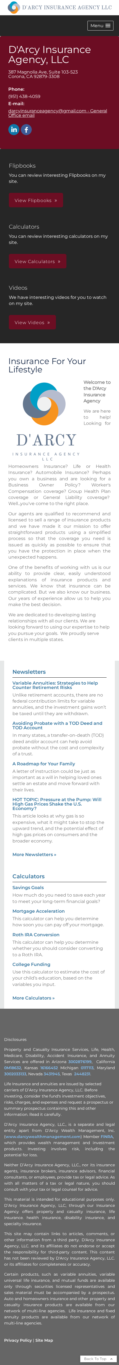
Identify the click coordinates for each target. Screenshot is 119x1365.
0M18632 (12, 1067)
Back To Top (96, 1359)
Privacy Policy (18, 1340)
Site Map (44, 1340)
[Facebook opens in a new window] (26, 130)
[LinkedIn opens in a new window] (13, 130)
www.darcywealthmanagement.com (43, 1136)
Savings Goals (28, 887)
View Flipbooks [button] (33, 200)
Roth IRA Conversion (36, 934)
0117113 (87, 1067)
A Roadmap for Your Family (43, 763)
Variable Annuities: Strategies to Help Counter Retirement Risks (55, 685)
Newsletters (29, 671)
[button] (100, 26)
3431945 (52, 1073)
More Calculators (33, 998)
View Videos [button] (30, 322)
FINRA (107, 1136)
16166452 (49, 1067)
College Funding (31, 964)
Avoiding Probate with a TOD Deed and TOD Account (57, 725)
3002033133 (15, 1073)
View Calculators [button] (35, 261)
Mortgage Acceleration (38, 911)
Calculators (28, 876)
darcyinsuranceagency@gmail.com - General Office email (57, 113)
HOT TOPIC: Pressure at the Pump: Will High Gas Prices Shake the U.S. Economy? (57, 804)
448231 (83, 1073)
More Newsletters (34, 854)
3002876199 (80, 1061)
